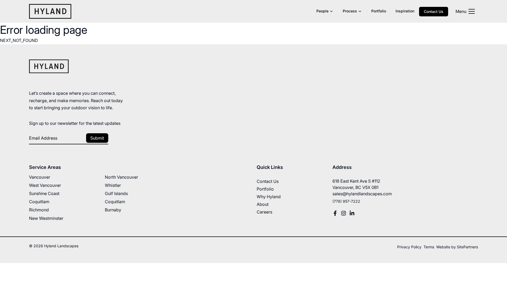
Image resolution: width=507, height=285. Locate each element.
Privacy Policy (409, 247)
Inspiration (405, 11)
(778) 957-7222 (346, 201)
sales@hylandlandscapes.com (362, 193)
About (263, 204)
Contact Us (433, 11)
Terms (429, 247)
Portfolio (378, 11)
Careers (264, 212)
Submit (97, 138)
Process (350, 11)
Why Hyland (269, 196)
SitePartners (467, 247)
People (322, 11)
